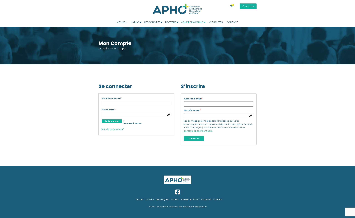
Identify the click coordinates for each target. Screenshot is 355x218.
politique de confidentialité (198, 130)
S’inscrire (194, 138)
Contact (232, 22)
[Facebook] (177, 192)
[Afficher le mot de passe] (168, 114)
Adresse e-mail (199, 98)
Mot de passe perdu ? (112, 129)
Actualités (215, 22)
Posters (170, 22)
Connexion (248, 6)
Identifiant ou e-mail (117, 98)
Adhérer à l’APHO (192, 22)
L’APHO (135, 22)
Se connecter (112, 121)
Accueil (122, 22)
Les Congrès (152, 22)
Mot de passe (114, 109)
